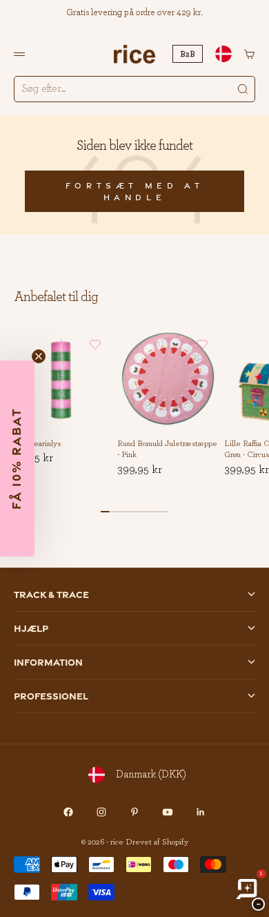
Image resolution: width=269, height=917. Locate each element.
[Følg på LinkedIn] (200, 812)
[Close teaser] (39, 356)
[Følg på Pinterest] (134, 812)
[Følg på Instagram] (101, 812)
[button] (95, 345)
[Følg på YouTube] (167, 812)
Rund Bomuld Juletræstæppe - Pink (167, 450)
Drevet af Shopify (157, 842)
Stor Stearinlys (35, 444)
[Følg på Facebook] (68, 812)
